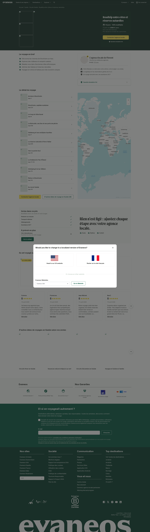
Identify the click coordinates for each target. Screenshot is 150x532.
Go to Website (78, 283)
